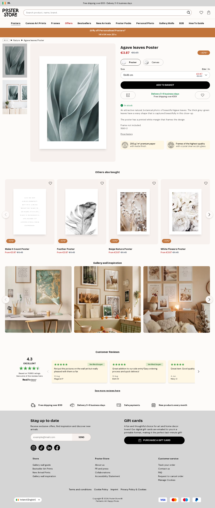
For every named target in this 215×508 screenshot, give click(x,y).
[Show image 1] (15, 61)
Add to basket (165, 85)
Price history (127, 134)
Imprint (114, 489)
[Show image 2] (15, 97)
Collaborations (102, 472)
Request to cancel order (170, 476)
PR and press (101, 468)
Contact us (164, 468)
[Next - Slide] (209, 214)
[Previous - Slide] (5, 214)
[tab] (201, 12)
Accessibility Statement (107, 476)
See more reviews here (107, 390)
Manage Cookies (166, 480)
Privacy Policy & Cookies (133, 489)
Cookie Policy (101, 489)
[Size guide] (128, 95)
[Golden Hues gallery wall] (38, 299)
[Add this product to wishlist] (202, 95)
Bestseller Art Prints (43, 468)
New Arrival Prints (41, 472)
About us (100, 464)
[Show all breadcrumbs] (6, 40)
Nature (16, 40)
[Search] (189, 12)
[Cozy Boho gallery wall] (176, 299)
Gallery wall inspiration (44, 476)
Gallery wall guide (42, 464)
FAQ (160, 472)
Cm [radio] (204, 69)
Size (123, 69)
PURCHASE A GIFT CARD (156, 440)
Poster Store (114, 498)
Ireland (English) (28, 499)
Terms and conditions (80, 489)
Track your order (166, 464)
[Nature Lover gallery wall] (107, 299)
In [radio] (209, 69)
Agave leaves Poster (34, 40)
